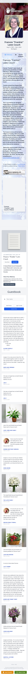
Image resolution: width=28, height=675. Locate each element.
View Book (7, 262)
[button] (14, 413)
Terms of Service (18, 668)
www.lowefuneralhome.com (11, 158)
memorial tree (21, 164)
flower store (21, 166)
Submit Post (14, 309)
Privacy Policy (10, 668)
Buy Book (15, 262)
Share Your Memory (9, 284)
